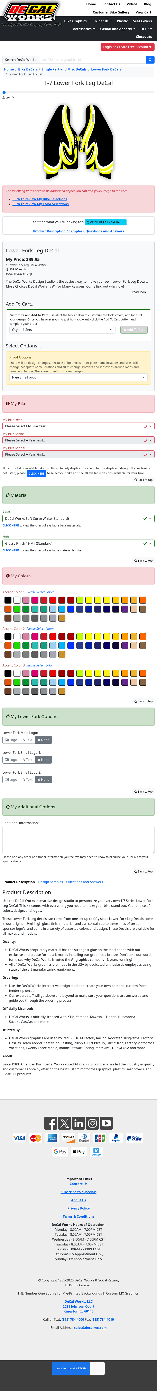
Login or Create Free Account (126, 47)
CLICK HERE (37, 473)
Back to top (145, 480)
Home (91, 4)
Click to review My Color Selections (40, 204)
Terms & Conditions (78, 1216)
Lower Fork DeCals (106, 69)
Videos (132, 4)
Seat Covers (142, 21)
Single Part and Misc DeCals (64, 69)
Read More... (140, 292)
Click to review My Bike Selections (39, 199)
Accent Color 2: (28, 628)
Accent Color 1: (28, 592)
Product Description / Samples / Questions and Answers (78, 231)
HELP (144, 29)
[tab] (18, 882)
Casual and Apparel (116, 29)
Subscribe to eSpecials (78, 1192)
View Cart (143, 12)
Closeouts (144, 36)
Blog (147, 4)
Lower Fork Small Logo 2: (21, 772)
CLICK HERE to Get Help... (107, 222)
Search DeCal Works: (21, 59)
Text (29, 740)
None (44, 740)
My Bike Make (13, 434)
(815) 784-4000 (73, 1319)
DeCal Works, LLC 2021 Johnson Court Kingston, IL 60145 (78, 1306)
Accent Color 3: (28, 665)
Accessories (82, 29)
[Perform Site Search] (150, 60)
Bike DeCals (27, 69)
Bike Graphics (75, 21)
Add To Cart (135, 329)
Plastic (122, 21)
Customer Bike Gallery (111, 12)
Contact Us (111, 4)
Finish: (7, 536)
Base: (6, 511)
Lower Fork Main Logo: (20, 732)
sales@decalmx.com (90, 1327)
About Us (78, 1200)
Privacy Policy (78, 1208)
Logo (13, 740)
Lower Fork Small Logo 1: (21, 752)
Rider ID (102, 21)
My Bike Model (13, 448)
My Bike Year (12, 420)
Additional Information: (20, 823)
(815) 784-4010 (103, 1319)
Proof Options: (20, 357)
